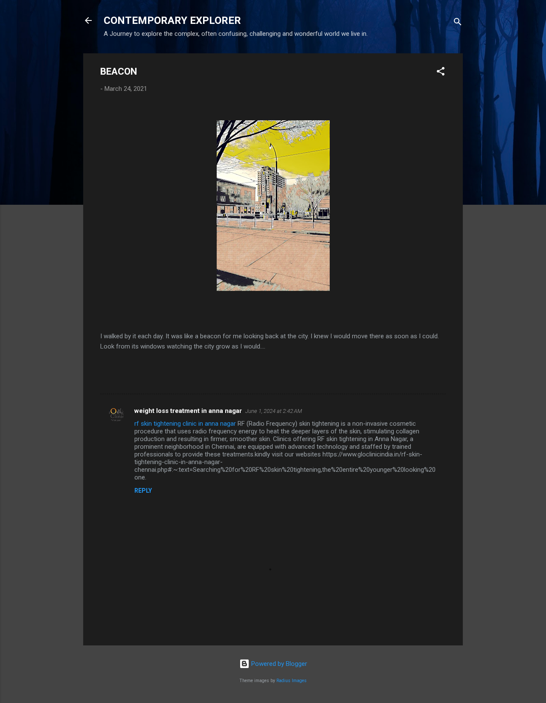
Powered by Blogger (278, 664)
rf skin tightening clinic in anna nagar (185, 423)
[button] (441, 72)
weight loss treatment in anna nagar (188, 411)
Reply (143, 490)
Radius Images (291, 680)
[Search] (458, 23)
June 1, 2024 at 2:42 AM (273, 411)
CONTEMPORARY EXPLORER (172, 20)
